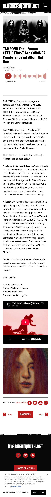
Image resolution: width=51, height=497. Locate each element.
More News (25, 414)
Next (41, 414)
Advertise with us (25, 468)
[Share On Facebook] (29, 403)
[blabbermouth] (21, 8)
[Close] (47, 474)
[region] (25, 484)
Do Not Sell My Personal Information (16, 492)
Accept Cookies (38, 492)
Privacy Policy (16, 486)
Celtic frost (21, 402)
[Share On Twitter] (35, 403)
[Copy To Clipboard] (46, 403)
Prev (10, 414)
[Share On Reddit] (40, 403)
